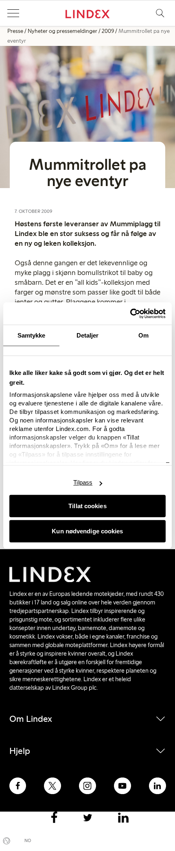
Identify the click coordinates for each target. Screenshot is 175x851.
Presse (15, 31)
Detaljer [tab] (88, 335)
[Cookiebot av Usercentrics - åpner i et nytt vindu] (130, 313)
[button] (13, 13)
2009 (108, 31)
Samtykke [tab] (32, 335)
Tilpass (82, 482)
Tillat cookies (87, 505)
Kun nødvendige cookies (87, 531)
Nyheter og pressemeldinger (62, 31)
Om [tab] (143, 335)
